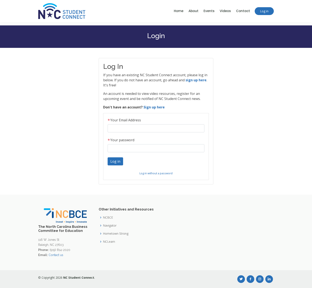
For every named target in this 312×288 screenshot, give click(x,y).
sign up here (196, 80)
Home (178, 11)
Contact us (56, 255)
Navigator (110, 225)
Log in (264, 11)
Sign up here (154, 107)
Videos (225, 11)
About (193, 11)
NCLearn (109, 241)
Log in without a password (156, 173)
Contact (243, 11)
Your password (121, 140)
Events (209, 11)
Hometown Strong (115, 233)
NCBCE (108, 217)
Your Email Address (124, 120)
